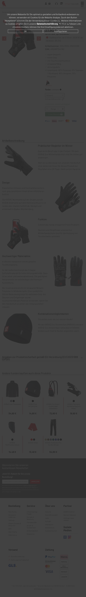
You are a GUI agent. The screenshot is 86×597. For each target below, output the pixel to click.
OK (25, 31)
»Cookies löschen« (21, 27)
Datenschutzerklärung (47, 23)
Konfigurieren (60, 31)
